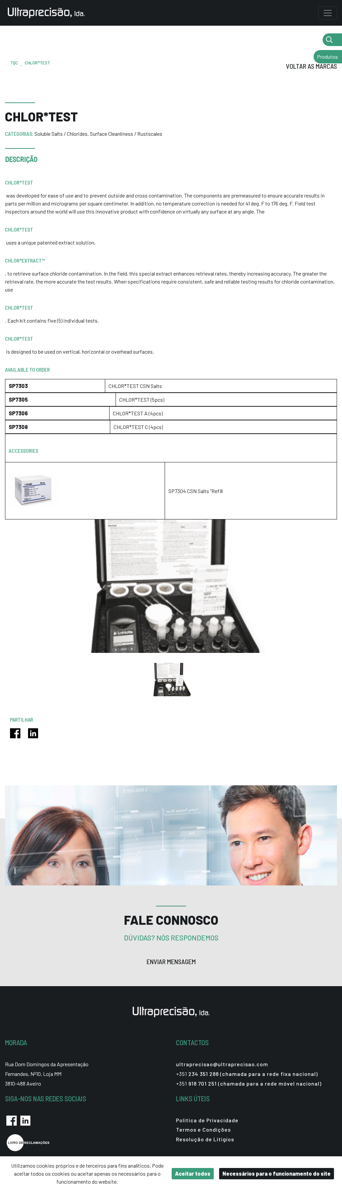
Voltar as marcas (311, 66)
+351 (247, 1074)
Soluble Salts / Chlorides (61, 133)
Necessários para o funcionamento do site (276, 1173)
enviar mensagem (171, 961)
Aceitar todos (192, 1173)
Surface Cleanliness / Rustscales (126, 133)
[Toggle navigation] (327, 13)
